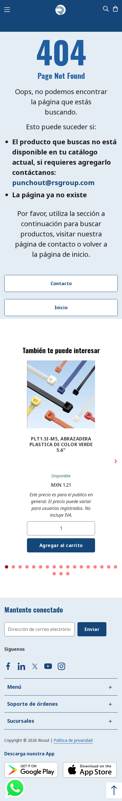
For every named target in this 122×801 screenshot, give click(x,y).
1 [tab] (6, 567)
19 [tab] (61, 573)
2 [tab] (13, 567)
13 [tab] (88, 567)
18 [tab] (54, 573)
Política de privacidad (73, 740)
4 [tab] (27, 567)
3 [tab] (20, 567)
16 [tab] (108, 567)
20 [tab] (68, 573)
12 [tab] (81, 567)
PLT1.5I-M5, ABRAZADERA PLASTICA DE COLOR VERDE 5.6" (61, 444)
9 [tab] (61, 567)
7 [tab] (47, 567)
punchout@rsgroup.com (53, 182)
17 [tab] (115, 567)
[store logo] (60, 10)
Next (116, 461)
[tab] (61, 687)
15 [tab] (102, 567)
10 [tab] (68, 567)
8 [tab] (54, 567)
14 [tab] (95, 567)
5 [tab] (33, 567)
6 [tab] (40, 567)
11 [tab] (74, 567)
